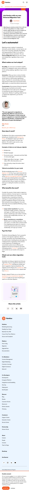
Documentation (5, 350)
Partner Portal (5, 429)
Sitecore (6, 271)
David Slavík (16, 20)
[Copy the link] (21, 308)
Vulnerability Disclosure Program (9, 469)
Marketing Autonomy (7, 326)
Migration (4, 346)
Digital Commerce (6, 366)
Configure (13, 488)
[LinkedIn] (16, 308)
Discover (4, 394)
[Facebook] (8, 308)
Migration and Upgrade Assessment (13, 176)
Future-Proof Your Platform (8, 334)
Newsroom (4, 404)
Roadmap (4, 451)
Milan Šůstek (5, 124)
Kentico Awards (5, 406)
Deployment (5, 387)
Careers (4, 438)
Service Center (5, 422)
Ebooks (3, 399)
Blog (2, 6)
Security (4, 385)
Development (5, 377)
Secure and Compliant (7, 336)
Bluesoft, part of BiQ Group (8, 127)
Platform (4, 341)
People (3, 440)
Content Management (7, 359)
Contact (4, 442)
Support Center (5, 417)
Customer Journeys (6, 364)
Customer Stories (6, 401)
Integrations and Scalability (8, 382)
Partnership (5, 427)
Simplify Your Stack (6, 329)
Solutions (4, 324)
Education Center (6, 420)
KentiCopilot (5, 389)
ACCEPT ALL (5, 488)
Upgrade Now (5, 348)
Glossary (4, 409)
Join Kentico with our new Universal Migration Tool (15, 6)
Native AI (4, 369)
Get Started (5, 457)
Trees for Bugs (5, 445)
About (3, 435)
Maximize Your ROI (6, 331)
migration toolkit (8, 264)
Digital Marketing (6, 361)
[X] (12, 308)
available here (20, 267)
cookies (11, 476)
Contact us (15, 248)
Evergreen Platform (6, 380)
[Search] (23, 2)
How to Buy (5, 343)
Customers (5, 415)
